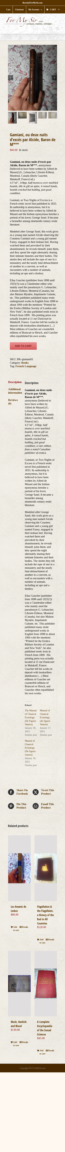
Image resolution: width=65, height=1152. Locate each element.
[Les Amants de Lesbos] (19, 868)
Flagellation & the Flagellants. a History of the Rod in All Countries (45, 915)
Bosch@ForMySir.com (32, 3)
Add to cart (23, 346)
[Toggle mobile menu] (58, 28)
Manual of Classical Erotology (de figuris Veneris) (45, 717)
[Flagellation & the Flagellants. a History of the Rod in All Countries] (45, 868)
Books (25, 362)
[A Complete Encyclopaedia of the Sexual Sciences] (45, 983)
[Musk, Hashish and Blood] (19, 983)
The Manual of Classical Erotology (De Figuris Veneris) (31, 717)
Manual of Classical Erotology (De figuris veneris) (30, 748)
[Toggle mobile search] (51, 28)
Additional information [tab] (14, 391)
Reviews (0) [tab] (13, 402)
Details (25, 927)
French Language (25, 366)
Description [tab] (14, 382)
